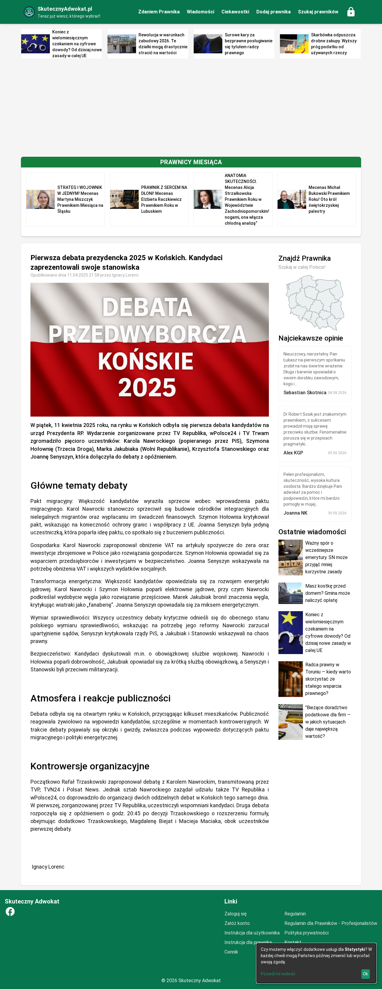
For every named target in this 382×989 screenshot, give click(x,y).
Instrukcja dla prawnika (248, 942)
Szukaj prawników (318, 12)
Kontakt (292, 942)
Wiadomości (200, 12)
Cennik (231, 952)
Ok (365, 973)
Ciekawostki (235, 12)
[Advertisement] (191, 108)
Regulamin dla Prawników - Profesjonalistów (330, 923)
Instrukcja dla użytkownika (252, 933)
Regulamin (295, 914)
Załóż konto (237, 923)
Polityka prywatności (306, 933)
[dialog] (316, 963)
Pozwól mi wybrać (278, 973)
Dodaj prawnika (273, 12)
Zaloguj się (235, 914)
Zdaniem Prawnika (159, 12)
